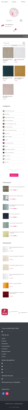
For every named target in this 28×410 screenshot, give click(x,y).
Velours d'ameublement (9, 152)
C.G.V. (10, 407)
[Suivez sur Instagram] (7, 393)
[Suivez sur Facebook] (3, 393)
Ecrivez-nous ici (8, 26)
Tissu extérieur (7, 155)
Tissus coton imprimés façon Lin (11, 130)
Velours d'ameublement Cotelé (10, 123)
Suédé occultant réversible (10, 149)
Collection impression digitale (14, 170)
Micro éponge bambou (9, 120)
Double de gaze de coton (9, 117)
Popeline (6, 139)
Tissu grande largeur (8, 127)
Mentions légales (15, 407)
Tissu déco (7, 162)
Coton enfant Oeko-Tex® (9, 111)
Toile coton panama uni (9, 143)
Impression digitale (8, 136)
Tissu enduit (7, 133)
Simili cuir (6, 146)
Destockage (7, 114)
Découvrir (14, 175)
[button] (24, 36)
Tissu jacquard (7, 159)
